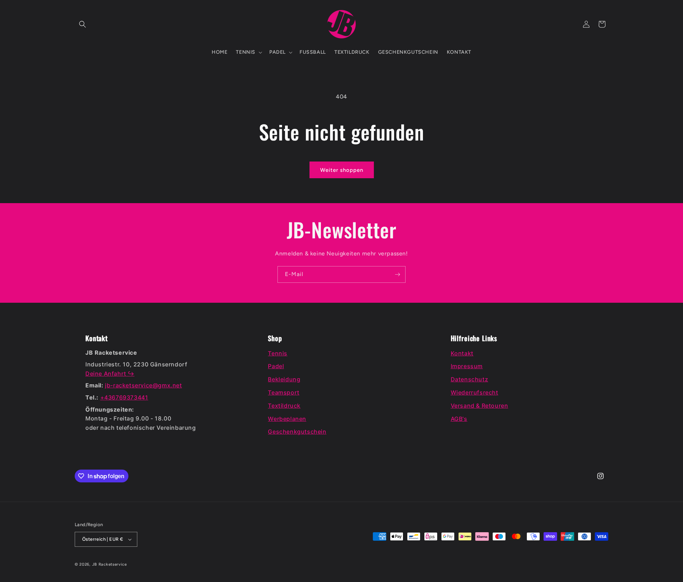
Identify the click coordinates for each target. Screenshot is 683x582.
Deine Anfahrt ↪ (109, 373)
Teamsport (283, 392)
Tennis (277, 353)
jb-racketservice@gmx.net (143, 385)
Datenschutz (469, 379)
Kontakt (462, 353)
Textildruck (284, 405)
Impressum (467, 366)
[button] (82, 24)
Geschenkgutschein (297, 431)
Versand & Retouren (479, 405)
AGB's (459, 418)
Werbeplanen (287, 418)
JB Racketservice (109, 564)
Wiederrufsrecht (474, 392)
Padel (276, 366)
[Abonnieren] (397, 274)
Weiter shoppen (341, 170)
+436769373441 (124, 397)
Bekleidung (284, 379)
